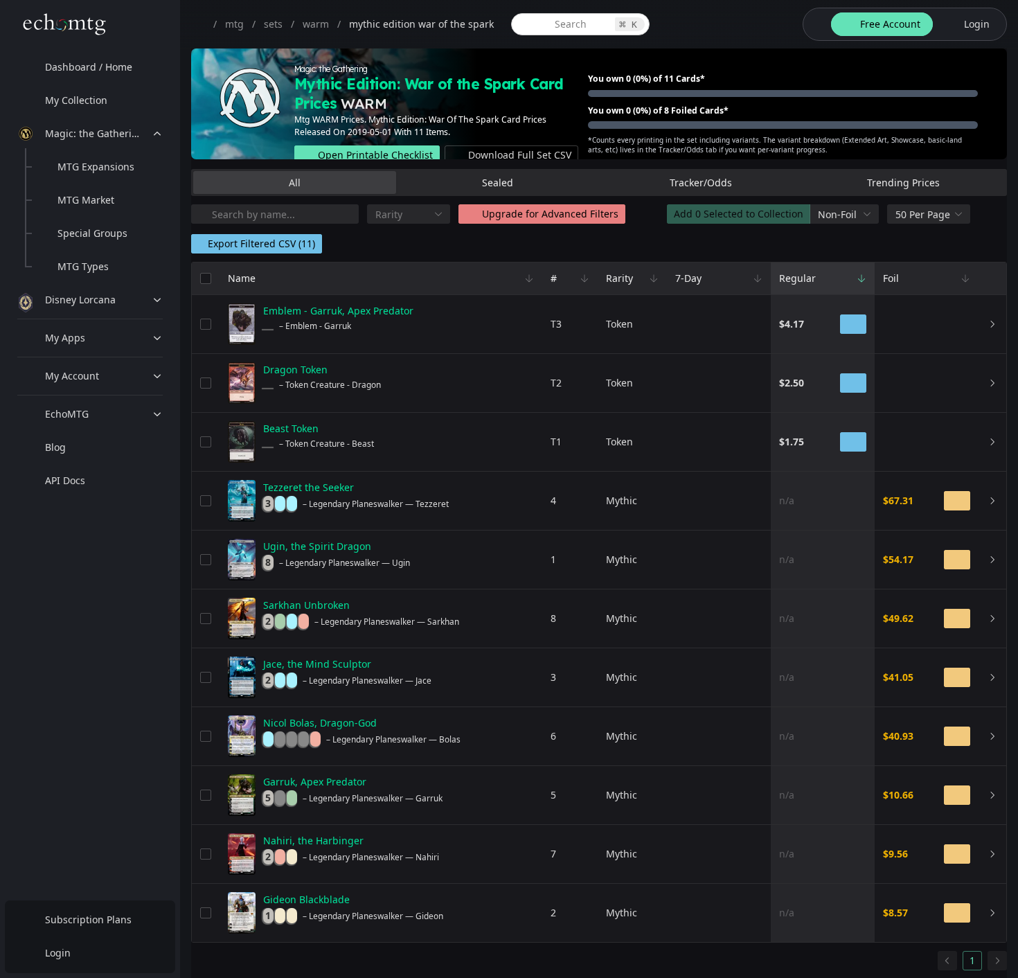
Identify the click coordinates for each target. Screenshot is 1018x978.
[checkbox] (205, 278)
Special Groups (92, 233)
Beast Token (291, 428)
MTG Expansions (95, 166)
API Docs (65, 480)
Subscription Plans (88, 919)
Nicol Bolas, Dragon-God (320, 722)
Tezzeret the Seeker (308, 487)
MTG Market (85, 199)
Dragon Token (295, 369)
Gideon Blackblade (306, 899)
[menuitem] (90, 67)
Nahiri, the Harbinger (313, 840)
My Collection (76, 100)
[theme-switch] (814, 24)
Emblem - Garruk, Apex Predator (338, 310)
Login (58, 952)
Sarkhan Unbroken (306, 605)
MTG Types (83, 266)
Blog (55, 447)
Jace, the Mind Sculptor (317, 663)
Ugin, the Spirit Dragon (317, 546)
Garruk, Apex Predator (314, 781)
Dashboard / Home (88, 66)
